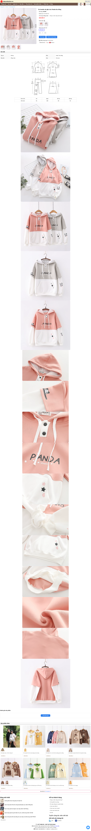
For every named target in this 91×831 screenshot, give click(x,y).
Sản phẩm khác (37, 4)
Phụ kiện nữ (29, 4)
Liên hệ (51, 812)
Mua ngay (42, 36)
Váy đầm (22, 4)
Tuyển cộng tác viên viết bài (58, 815)
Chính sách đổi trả (53, 806)
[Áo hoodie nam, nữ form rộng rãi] (12, 737)
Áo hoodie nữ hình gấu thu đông (6, 785)
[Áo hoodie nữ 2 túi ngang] (79, 769)
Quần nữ (15, 4)
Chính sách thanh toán (54, 810)
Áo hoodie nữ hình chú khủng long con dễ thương (32, 785)
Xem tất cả (3, 820)
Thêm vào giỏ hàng (51, 36)
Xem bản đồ (56, 826)
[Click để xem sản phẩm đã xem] (82, 4)
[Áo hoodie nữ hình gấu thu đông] (12, 769)
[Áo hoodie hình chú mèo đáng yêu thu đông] (34, 737)
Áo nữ (9, 4)
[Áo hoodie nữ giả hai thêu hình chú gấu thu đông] (79, 737)
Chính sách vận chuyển (55, 808)
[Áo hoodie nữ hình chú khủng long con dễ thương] (34, 769)
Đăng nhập (87, 1)
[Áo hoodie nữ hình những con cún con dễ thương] (57, 769)
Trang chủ (3, 4)
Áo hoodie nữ (12, 6)
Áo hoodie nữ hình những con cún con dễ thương (55, 785)
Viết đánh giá (45, 715)
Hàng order (45, 15)
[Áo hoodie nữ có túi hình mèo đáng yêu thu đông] (57, 737)
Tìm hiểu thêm (50, 40)
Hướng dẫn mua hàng (54, 802)
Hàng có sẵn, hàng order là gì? (56, 15)
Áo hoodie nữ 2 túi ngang (73, 785)
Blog (51, 4)
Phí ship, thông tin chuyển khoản (56, 804)
